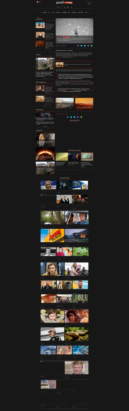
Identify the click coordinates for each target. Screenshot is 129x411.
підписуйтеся (70, 90)
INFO (86, 12)
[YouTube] (68, 7)
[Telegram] (64, 7)
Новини (45, 12)
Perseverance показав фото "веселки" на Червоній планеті (60, 163)
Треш (69, 12)
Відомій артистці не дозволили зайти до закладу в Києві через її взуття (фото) (45, 142)
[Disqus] (74, 136)
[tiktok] (61, 7)
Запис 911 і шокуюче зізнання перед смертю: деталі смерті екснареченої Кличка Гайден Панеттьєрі (50, 35)
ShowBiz (74, 12)
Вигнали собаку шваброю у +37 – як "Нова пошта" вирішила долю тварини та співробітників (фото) (49, 99)
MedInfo (58, 12)
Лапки (63, 12)
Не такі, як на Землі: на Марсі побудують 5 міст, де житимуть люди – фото (64, 106)
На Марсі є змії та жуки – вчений (83, 107)
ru (89, 1)
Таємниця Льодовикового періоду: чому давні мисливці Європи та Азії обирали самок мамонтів (45, 119)
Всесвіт (67, 37)
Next (88, 12)
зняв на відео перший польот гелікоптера (80, 82)
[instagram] (58, 7)
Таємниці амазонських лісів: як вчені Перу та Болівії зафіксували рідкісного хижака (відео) (45, 123)
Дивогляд (58, 57)
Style (53, 12)
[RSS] (71, 7)
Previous (41, 12)
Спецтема (62, 37)
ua (87, 1)
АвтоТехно (80, 12)
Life (49, 12)
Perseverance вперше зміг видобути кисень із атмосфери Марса (77, 65)
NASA (74, 57)
